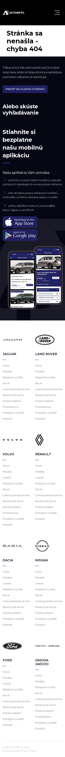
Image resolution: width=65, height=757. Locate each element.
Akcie (6, 383)
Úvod (6, 365)
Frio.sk (33, 750)
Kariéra (7, 747)
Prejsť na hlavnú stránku (25, 89)
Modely (7, 371)
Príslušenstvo (11, 406)
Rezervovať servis (13, 395)
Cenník (7, 477)
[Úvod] (12, 339)
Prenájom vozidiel (13, 412)
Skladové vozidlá (13, 377)
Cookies (25, 747)
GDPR (15, 747)
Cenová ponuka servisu (16, 389)
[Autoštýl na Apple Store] (32, 222)
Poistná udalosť (12, 400)
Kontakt (7, 418)
